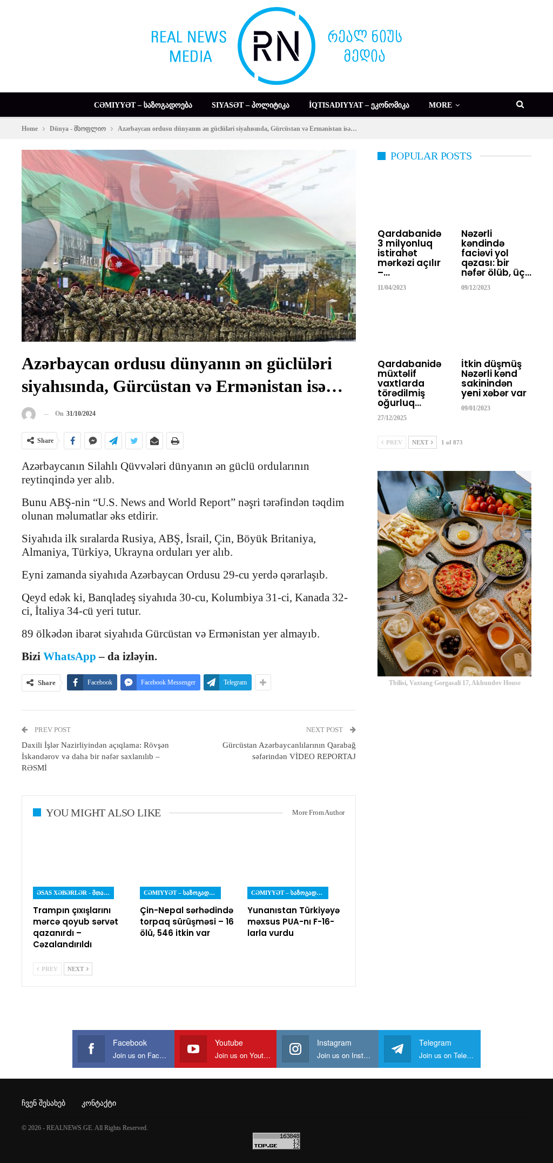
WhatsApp (69, 656)
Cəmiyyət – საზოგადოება (143, 105)
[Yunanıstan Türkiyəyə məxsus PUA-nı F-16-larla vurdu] (296, 865)
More (440, 105)
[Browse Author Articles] (29, 414)
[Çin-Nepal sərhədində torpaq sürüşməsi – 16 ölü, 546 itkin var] (188, 865)
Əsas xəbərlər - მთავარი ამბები (75, 892)
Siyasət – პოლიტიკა (250, 105)
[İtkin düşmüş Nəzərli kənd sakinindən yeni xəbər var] (496, 329)
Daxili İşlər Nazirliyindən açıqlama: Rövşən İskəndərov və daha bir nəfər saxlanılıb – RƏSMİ (95, 756)
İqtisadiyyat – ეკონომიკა (359, 105)
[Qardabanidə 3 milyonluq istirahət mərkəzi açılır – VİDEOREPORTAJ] (412, 198)
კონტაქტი (99, 1103)
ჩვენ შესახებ (43, 1103)
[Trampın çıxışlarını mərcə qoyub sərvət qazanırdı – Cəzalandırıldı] (81, 865)
